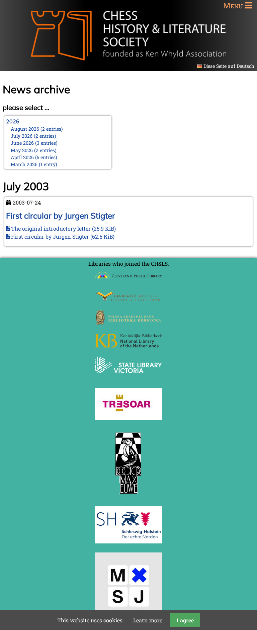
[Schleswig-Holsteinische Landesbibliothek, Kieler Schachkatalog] (128, 541)
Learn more (147, 620)
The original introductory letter (63, 228)
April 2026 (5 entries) (34, 157)
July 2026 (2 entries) (33, 136)
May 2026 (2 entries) (34, 150)
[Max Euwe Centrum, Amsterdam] (128, 495)
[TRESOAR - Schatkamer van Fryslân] (128, 417)
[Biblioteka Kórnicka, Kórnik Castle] (128, 322)
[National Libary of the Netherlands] (128, 345)
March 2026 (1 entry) (34, 164)
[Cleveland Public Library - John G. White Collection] (128, 279)
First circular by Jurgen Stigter (60, 216)
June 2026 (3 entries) (34, 143)
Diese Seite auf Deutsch (228, 66)
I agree (185, 620)
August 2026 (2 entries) (37, 129)
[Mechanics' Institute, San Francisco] (128, 298)
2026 (12, 121)
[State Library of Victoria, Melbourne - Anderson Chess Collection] (128, 376)
